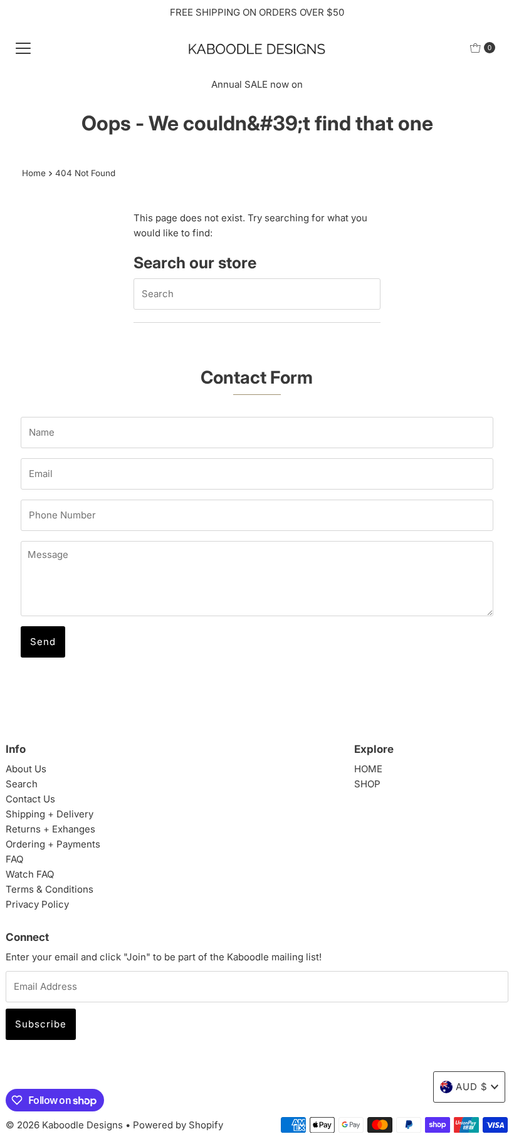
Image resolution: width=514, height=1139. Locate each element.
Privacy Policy (37, 904)
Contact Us (30, 799)
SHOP (367, 784)
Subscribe (40, 1024)
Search (22, 784)
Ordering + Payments (53, 844)
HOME (368, 769)
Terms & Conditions (49, 889)
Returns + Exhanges (50, 829)
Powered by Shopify (178, 1125)
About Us (26, 769)
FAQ (14, 859)
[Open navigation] (23, 47)
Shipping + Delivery (49, 814)
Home (34, 173)
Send (43, 642)
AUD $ (472, 1087)
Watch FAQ (30, 874)
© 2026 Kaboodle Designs (64, 1125)
